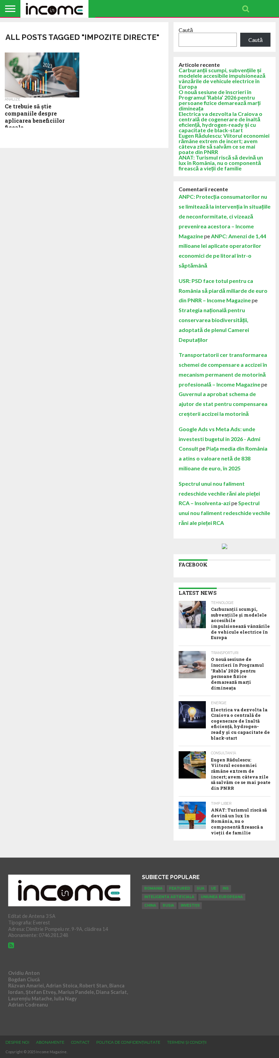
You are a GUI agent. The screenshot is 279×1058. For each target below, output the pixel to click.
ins (226, 888)
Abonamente (50, 1042)
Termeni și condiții (187, 1042)
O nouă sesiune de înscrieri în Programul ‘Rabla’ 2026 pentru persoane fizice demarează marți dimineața (220, 100)
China (150, 905)
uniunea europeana (222, 897)
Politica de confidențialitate (128, 1042)
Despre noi (17, 1042)
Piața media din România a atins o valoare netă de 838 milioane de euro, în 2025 (223, 458)
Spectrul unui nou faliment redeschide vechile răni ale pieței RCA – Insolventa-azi (219, 493)
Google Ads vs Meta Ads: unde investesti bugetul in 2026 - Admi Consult (219, 439)
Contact (80, 1042)
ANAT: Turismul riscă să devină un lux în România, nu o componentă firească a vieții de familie (221, 162)
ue (213, 888)
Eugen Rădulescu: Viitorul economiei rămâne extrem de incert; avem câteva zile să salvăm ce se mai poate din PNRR (224, 143)
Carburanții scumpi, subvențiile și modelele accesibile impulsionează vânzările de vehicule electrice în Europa (222, 78)
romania (153, 888)
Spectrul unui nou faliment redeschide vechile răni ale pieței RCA (224, 513)
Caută (186, 30)
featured (179, 888)
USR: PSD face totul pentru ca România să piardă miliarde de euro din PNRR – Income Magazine (223, 290)
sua (200, 888)
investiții (190, 905)
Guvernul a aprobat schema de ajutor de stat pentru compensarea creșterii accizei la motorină (223, 404)
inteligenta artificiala (169, 897)
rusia (168, 905)
